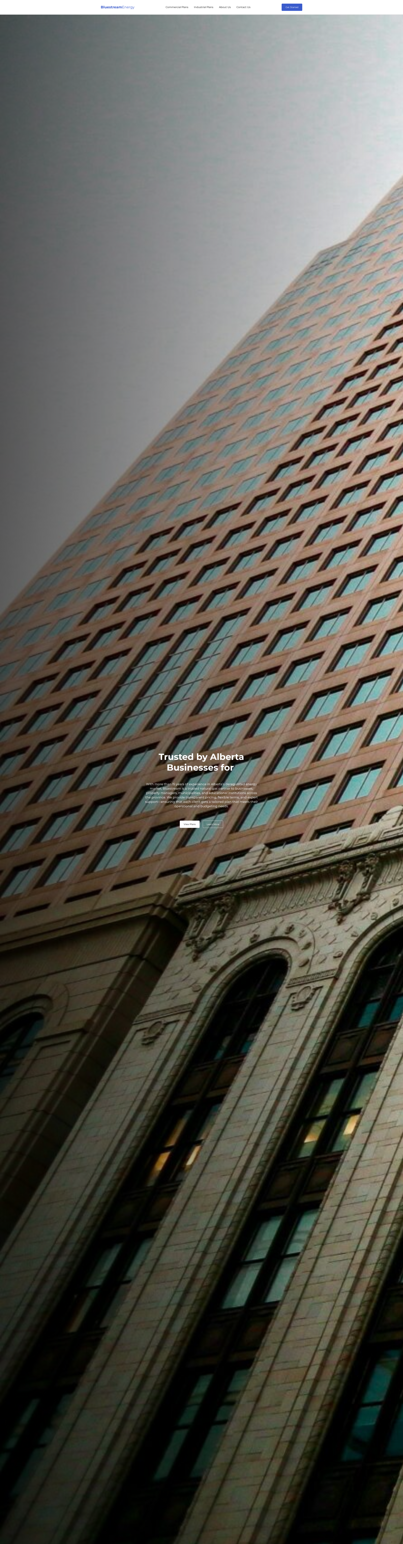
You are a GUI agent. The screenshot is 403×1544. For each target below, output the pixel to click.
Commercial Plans (177, 7)
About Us (225, 7)
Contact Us (243, 7)
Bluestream (117, 7)
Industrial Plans (203, 7)
